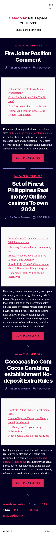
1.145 (17, 510)
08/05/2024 (43, 67)
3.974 (34, 510)
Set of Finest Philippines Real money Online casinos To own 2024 (28, 196)
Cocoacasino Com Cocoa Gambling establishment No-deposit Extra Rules (28, 371)
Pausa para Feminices (28, 45)
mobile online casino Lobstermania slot (31, 133)
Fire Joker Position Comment (28, 56)
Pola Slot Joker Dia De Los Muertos (28, 106)
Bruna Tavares (22, 67)
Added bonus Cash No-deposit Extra (28, 435)
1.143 (43, 504)
